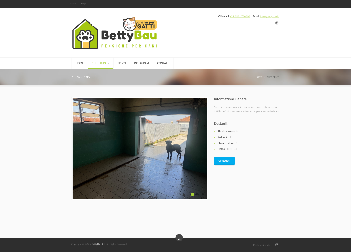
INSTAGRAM (141, 63)
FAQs (83, 4)
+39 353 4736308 (240, 16)
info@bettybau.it (269, 16)
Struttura (99, 63)
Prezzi (73, 4)
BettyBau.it (97, 244)
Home (80, 63)
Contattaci (224, 161)
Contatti (163, 63)
